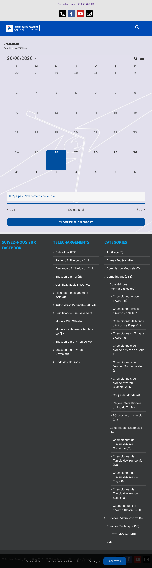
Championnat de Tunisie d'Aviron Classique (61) (123, 444)
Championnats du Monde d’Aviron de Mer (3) (128, 366)
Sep (139, 209)
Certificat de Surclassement (73, 313)
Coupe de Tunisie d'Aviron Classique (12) (128, 508)
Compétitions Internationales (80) (122, 286)
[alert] (76, 196)
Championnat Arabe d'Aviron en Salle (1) (126, 311)
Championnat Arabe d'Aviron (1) (126, 299)
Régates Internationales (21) (128, 417)
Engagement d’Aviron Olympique (69, 352)
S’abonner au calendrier (76, 222)
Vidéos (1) (113, 542)
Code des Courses (67, 362)
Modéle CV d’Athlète (68, 321)
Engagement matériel (69, 276)
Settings (94, 561)
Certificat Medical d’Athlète (72, 284)
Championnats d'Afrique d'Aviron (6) (128, 335)
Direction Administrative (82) (125, 518)
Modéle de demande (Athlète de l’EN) (74, 331)
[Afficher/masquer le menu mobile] (144, 27)
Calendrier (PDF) (66, 252)
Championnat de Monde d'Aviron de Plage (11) (128, 323)
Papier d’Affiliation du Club (72, 260)
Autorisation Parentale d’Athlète (76, 305)
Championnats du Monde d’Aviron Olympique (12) (124, 383)
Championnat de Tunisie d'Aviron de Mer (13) (128, 461)
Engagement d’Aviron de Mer (74, 341)
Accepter (115, 561)
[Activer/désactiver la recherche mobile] (137, 27)
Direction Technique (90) (123, 526)
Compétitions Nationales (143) (126, 430)
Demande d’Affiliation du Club (74, 268)
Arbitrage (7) (115, 252)
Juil (12, 209)
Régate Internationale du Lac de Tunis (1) (127, 405)
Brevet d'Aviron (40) (123, 534)
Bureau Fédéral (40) (120, 260)
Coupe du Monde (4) (126, 395)
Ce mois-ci (76, 209)
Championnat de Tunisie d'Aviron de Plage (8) (125, 477)
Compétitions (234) (119, 276)
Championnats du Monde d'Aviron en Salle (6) (128, 350)
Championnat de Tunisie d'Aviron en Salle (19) (125, 493)
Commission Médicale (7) (123, 268)
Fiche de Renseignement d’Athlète (71, 295)
